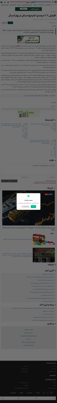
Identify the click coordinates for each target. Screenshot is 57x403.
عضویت (33, 206)
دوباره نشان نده (25, 206)
